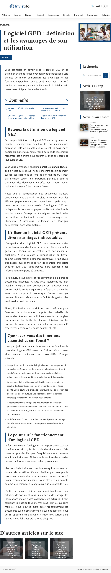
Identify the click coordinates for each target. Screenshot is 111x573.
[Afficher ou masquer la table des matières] (48, 100)
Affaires (11, 542)
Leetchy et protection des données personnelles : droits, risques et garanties (99, 128)
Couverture (36, 542)
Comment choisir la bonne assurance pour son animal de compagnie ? (36, 551)
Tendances (61, 542)
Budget (5, 57)
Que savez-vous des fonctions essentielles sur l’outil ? (53, 109)
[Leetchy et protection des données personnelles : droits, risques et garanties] (84, 127)
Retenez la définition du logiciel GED (21, 109)
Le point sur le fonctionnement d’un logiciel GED (53, 117)
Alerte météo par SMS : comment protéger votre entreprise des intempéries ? (11, 553)
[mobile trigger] (5, 6)
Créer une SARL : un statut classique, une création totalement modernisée (61, 551)
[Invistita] (19, 6)
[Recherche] (93, 6)
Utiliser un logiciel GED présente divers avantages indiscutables (21, 117)
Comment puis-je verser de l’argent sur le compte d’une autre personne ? (94, 104)
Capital (95, 97)
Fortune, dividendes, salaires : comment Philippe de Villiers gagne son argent (99, 143)
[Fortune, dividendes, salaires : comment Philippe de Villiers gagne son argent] (84, 143)
